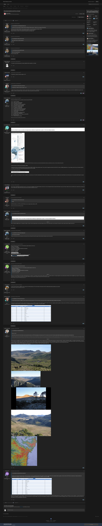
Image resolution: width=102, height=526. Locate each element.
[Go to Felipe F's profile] (7, 26)
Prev (6, 20)
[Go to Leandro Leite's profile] (7, 247)
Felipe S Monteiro (7, 98)
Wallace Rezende (14, 255)
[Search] (98, 4)
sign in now (21, 506)
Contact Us (54, 520)
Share (77, 13)
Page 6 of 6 (16, 20)
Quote (13, 33)
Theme (51, 520)
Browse (5, 4)
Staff (18, 6)
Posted (15, 23)
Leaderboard (26, 6)
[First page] (4, 20)
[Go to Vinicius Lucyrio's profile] (7, 299)
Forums (4, 6)
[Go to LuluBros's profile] (7, 86)
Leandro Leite (7, 263)
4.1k (7, 303)
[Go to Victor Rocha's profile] (7, 287)
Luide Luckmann (7, 328)
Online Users (22, 6)
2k (7, 79)
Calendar (11, 6)
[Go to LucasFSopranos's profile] (7, 127)
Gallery (7, 6)
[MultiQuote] (11, 33)
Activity (8, 4)
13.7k (7, 30)
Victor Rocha (7, 284)
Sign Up (97, 1)
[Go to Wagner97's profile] (7, 474)
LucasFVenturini (22, 213)
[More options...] (84, 23)
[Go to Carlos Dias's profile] (5, 14)
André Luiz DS (7, 72)
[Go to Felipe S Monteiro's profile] (7, 101)
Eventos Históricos (16, 14)
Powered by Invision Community (51, 521)
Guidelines (15, 6)
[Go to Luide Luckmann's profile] (7, 331)
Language (47, 520)
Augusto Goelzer (22, 25)
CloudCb (7, 197)
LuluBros (7, 83)
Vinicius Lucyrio (7, 296)
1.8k (7, 270)
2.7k (7, 204)
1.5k (7, 90)
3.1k (7, 218)
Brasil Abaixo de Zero (7, 1)
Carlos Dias (8, 13)
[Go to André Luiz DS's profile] (7, 75)
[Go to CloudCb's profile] (7, 200)
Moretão (21, 330)
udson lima (21, 38)
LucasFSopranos (7, 124)
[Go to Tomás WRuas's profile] (7, 188)
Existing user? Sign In (91, 1)
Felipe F (7, 23)
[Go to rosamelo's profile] (94, 18)
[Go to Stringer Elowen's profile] (93, 16)
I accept (91, 524)
